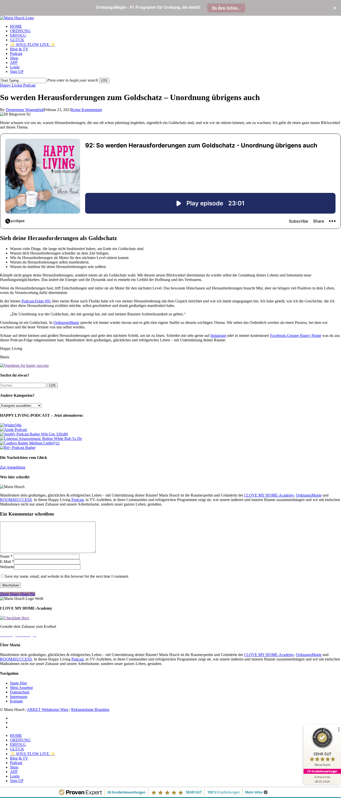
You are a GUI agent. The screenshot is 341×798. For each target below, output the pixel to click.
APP (13, 772)
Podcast (77, 500)
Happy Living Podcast (17, 85)
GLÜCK (17, 749)
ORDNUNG (20, 740)
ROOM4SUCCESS (16, 500)
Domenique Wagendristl (25, 110)
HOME (16, 735)
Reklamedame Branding (90, 709)
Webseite (7, 567)
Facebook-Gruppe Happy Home (295, 335)
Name (6, 556)
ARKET (34, 709)
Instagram (218, 335)
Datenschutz (19, 692)
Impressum (18, 696)
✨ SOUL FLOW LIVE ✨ (32, 754)
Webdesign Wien (55, 709)
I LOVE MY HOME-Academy (269, 495)
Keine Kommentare (86, 110)
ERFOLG (18, 744)
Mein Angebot (21, 687)
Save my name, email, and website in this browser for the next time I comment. (67, 576)
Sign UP (16, 781)
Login (14, 776)
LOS (104, 80)
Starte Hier (18, 683)
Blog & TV (19, 758)
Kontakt (16, 701)
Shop (14, 767)
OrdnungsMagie (66, 322)
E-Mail (7, 561)
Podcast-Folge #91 (36, 301)
